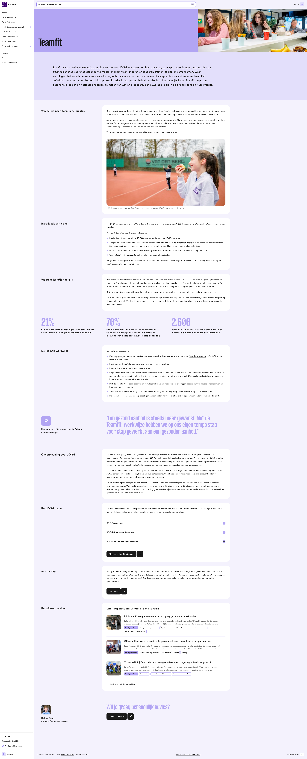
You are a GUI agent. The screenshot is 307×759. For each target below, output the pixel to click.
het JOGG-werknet (171, 238)
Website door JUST (82, 754)
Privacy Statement (67, 754)
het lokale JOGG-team (137, 238)
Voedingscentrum (197, 356)
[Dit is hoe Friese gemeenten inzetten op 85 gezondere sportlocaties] (166, 624)
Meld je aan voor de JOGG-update (188, 754)
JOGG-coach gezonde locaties (163, 458)
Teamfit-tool (122, 383)
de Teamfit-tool (131, 264)
